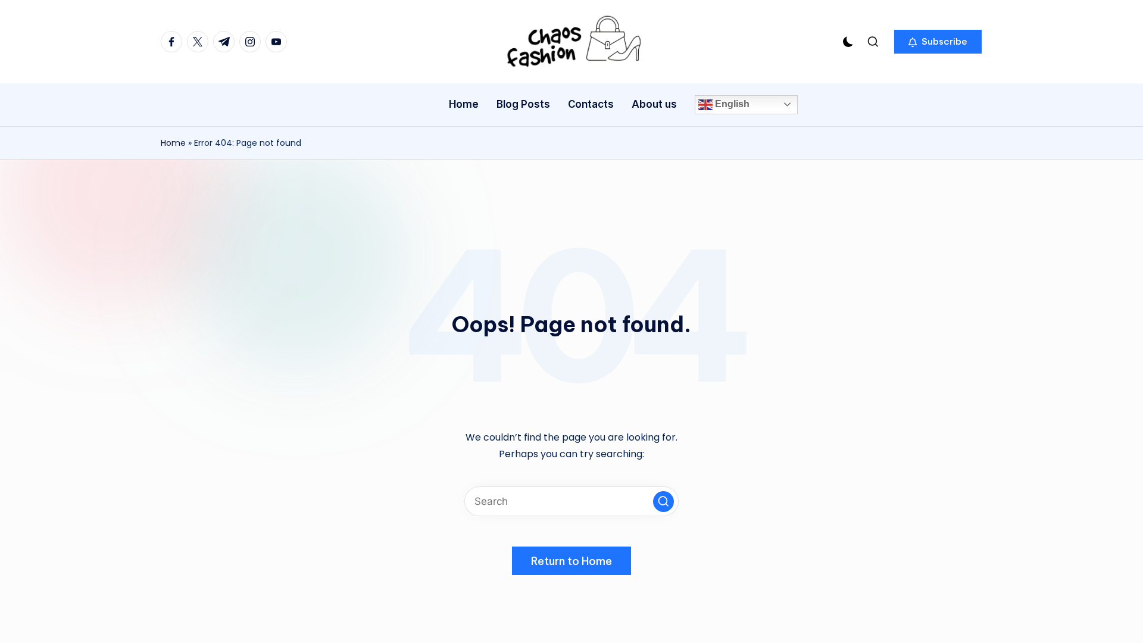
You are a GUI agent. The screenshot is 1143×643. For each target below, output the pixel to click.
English (731, 104)
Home (173, 143)
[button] (938, 41)
